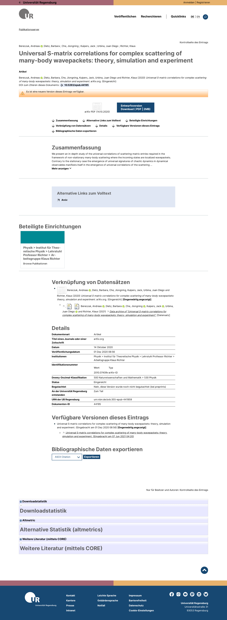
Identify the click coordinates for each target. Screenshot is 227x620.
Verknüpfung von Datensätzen (73, 125)
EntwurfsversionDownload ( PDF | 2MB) (135, 107)
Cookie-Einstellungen (141, 610)
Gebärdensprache (107, 600)
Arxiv (64, 199)
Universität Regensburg (39, 2)
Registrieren (203, 2)
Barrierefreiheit (137, 600)
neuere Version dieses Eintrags (55, 91)
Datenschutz (136, 605)
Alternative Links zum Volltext (103, 120)
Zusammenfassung (67, 120)
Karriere (70, 600)
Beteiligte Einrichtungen (143, 120)
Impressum (135, 595)
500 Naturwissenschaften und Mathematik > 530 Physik (125, 377)
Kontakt (70, 595)
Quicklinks (178, 16)
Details (103, 125)
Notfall (101, 605)
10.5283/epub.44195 (76, 85)
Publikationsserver (29, 29)
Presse (70, 605)
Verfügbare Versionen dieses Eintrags (138, 125)
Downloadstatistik (34, 501)
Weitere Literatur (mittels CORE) (44, 539)
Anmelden (189, 2)
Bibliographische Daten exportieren (76, 131)
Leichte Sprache (106, 595)
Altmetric (28, 520)
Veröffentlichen (125, 16)
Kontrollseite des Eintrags (194, 42)
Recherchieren (151, 16)
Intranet (70, 610)
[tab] (113, 511)
